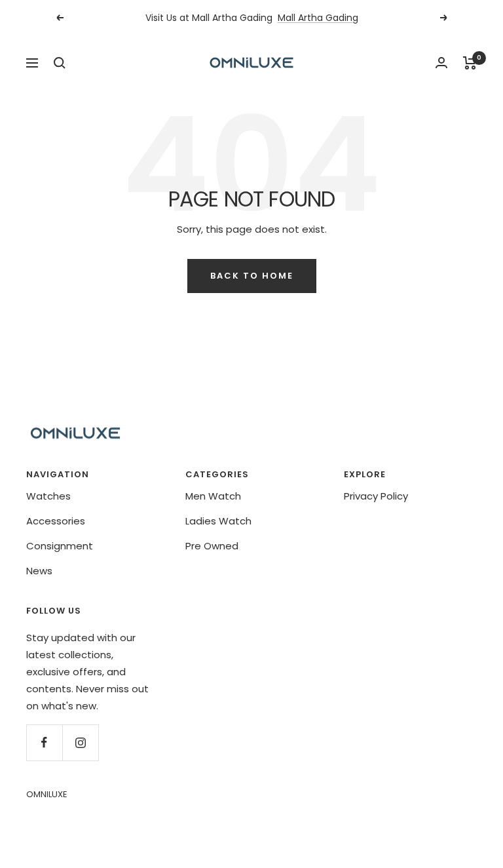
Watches (48, 496)
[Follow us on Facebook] (44, 742)
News (39, 571)
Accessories (55, 521)
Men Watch (213, 496)
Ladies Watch (218, 521)
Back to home (251, 275)
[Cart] (470, 62)
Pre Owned (211, 546)
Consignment (59, 546)
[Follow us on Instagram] (80, 742)
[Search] (59, 63)
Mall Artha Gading (318, 17)
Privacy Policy (376, 496)
